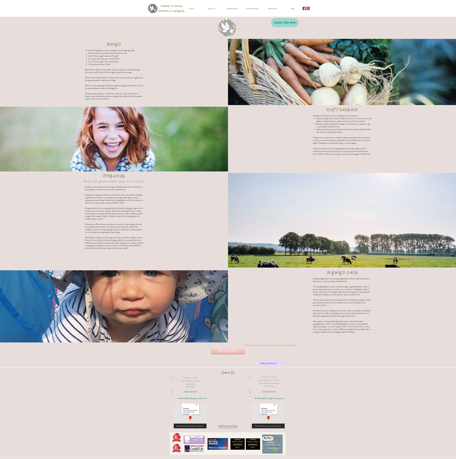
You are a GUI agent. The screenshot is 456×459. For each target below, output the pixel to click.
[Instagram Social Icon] (308, 8)
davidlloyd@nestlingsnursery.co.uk (269, 398)
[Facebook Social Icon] (304, 8)
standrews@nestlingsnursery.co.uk (192, 398)
